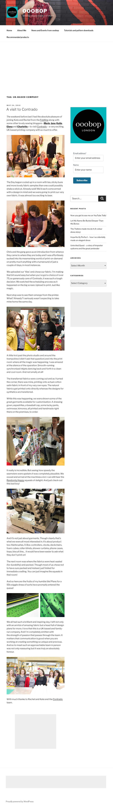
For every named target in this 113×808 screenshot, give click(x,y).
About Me (21, 30)
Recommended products (18, 37)
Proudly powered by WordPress (19, 801)
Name (76, 165)
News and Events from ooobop (45, 30)
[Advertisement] (56, 62)
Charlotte (22, 126)
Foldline (44, 120)
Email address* (79, 153)
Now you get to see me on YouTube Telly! (88, 215)
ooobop (34, 11)
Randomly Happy (15, 480)
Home (9, 30)
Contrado (42, 126)
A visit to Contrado (22, 109)
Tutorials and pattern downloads (78, 30)
